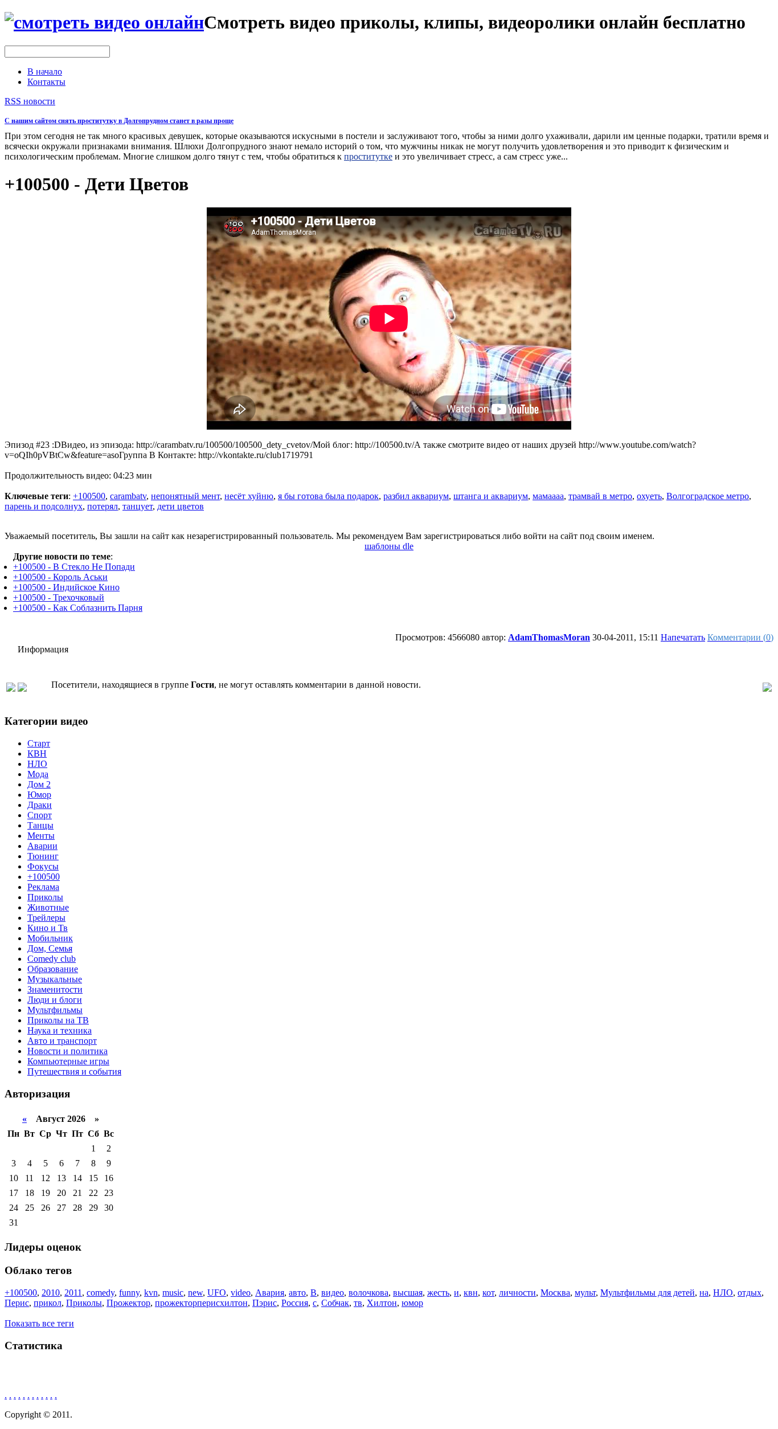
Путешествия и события (74, 1071)
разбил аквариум (416, 496)
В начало (44, 71)
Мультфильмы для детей (647, 1292)
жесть (438, 1292)
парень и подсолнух (44, 506)
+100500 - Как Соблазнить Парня (77, 608)
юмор (412, 1303)
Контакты (46, 82)
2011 (73, 1292)
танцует (137, 506)
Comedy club (51, 958)
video (241, 1292)
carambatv (128, 496)
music (172, 1292)
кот (488, 1292)
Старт (38, 743)
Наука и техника (59, 1030)
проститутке (368, 156)
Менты (41, 835)
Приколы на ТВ (58, 1020)
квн (471, 1292)
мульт (585, 1292)
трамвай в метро (600, 496)
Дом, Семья (49, 948)
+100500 (89, 496)
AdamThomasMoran (549, 637)
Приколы (45, 897)
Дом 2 (39, 784)
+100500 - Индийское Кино (66, 587)
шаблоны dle (389, 546)
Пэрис (264, 1303)
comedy (100, 1292)
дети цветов (180, 506)
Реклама (43, 887)
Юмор (39, 794)
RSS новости (30, 101)
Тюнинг (43, 856)
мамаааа (548, 496)
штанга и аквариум (490, 496)
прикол (48, 1303)
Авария (269, 1292)
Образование (52, 969)
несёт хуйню (248, 496)
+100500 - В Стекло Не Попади (74, 566)
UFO (216, 1292)
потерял (102, 506)
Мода (37, 774)
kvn (151, 1292)
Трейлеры (46, 917)
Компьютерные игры (68, 1061)
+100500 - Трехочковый (58, 597)
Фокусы (43, 866)
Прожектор (128, 1303)
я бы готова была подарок (328, 496)
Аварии (42, 846)
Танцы (40, 825)
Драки (39, 805)
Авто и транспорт (62, 1041)
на (704, 1292)
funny (129, 1292)
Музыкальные (54, 979)
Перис (17, 1303)
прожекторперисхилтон (201, 1303)
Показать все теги (39, 1323)
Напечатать (683, 637)
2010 (51, 1292)
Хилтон (382, 1303)
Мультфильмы (55, 1010)
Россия (294, 1303)
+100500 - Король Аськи (60, 577)
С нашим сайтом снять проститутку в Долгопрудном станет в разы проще (119, 121)
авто (297, 1292)
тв (358, 1303)
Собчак (335, 1303)
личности (517, 1292)
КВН (37, 753)
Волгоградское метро (707, 496)
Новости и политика (67, 1051)
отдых (749, 1292)
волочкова (368, 1292)
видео (332, 1292)
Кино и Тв (47, 928)
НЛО (37, 764)
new (195, 1292)
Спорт (39, 815)
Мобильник (50, 938)
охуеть (649, 496)
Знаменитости (55, 989)
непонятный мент (185, 496)
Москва (555, 1292)
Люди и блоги (54, 1000)
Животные (48, 907)
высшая (408, 1292)
